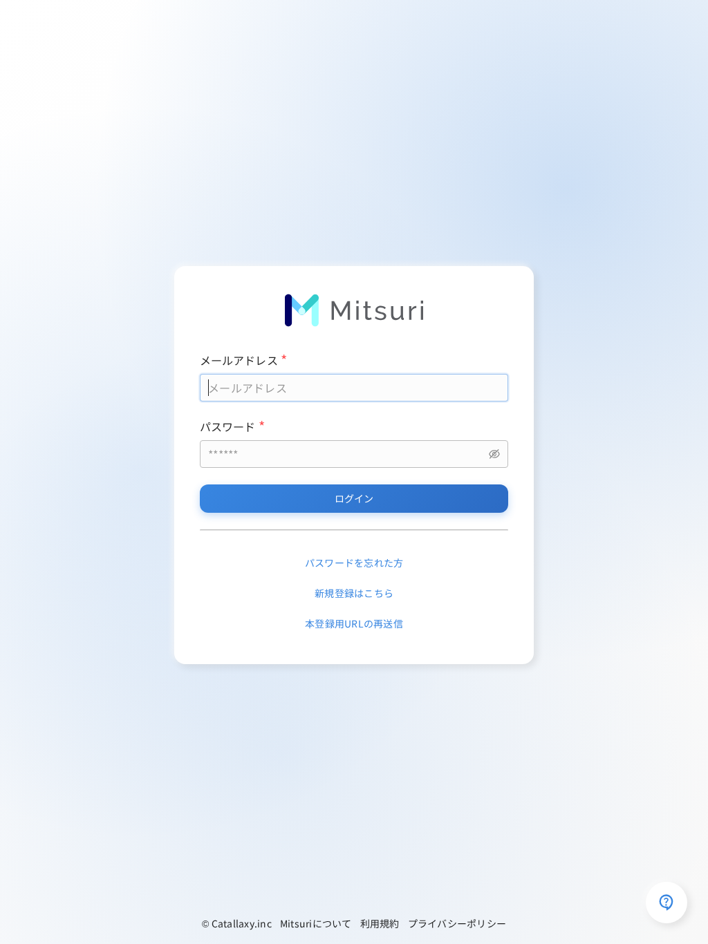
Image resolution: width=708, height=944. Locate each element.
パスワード (228, 426)
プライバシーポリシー (457, 923)
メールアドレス (239, 360)
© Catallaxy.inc (237, 923)
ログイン (354, 498)
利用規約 (380, 923)
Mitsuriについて (316, 923)
